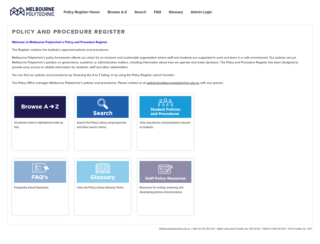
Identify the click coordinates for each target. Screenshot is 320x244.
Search (140, 12)
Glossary (176, 12)
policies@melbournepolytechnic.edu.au (173, 82)
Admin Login (201, 12)
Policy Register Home (82, 12)
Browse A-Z (117, 12)
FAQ (157, 12)
